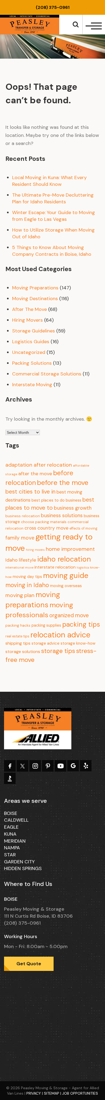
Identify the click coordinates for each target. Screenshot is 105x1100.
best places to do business (56, 500)
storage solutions (22, 651)
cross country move (46, 528)
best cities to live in (30, 491)
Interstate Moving (32, 384)
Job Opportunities (80, 1093)
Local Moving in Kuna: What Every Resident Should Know (49, 180)
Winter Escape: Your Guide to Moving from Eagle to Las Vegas (53, 215)
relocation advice (60, 635)
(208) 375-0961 (52, 7)
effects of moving (83, 528)
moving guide (65, 575)
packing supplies (46, 625)
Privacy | (35, 1093)
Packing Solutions (32, 363)
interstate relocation (55, 567)
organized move (69, 615)
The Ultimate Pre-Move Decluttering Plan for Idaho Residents (53, 198)
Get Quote (28, 963)
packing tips (81, 624)
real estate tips (17, 636)
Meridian (15, 841)
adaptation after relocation (38, 464)
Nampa (12, 847)
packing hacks (17, 625)
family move (19, 537)
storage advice (46, 643)
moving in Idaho (27, 585)
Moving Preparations (35, 288)
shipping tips (17, 643)
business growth (73, 508)
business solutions (62, 515)
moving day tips (27, 576)
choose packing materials (43, 521)
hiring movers (35, 550)
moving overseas (66, 585)
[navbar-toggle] (93, 26)
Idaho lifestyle (20, 560)
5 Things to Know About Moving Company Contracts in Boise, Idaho (51, 250)
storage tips (58, 651)
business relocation (22, 516)
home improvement (70, 548)
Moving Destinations (35, 298)
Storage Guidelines (33, 331)
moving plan (19, 595)
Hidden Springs (23, 868)
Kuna (10, 834)
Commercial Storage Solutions (46, 374)
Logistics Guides (30, 341)
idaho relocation (64, 559)
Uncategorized (28, 352)
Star (10, 854)
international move (19, 568)
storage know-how (78, 643)
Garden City (19, 861)
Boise (10, 813)
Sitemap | (53, 1093)
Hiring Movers (27, 320)
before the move (62, 482)
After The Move (29, 309)
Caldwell (16, 820)
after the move (35, 473)
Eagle (11, 827)
